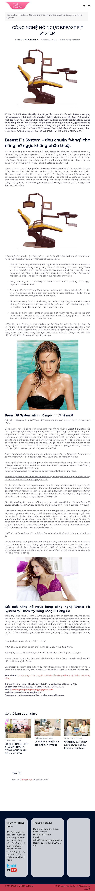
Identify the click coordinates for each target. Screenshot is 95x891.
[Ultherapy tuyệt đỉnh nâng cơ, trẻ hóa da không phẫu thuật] (77, 727)
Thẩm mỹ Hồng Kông (28, 40)
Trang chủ (12, 15)
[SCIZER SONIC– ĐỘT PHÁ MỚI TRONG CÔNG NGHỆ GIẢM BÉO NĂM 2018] (18, 728)
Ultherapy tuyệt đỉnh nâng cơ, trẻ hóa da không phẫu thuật (75, 744)
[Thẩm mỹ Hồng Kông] (18, 6)
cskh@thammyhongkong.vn (47, 840)
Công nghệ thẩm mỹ (39, 15)
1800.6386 (46, 834)
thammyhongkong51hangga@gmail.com (32, 689)
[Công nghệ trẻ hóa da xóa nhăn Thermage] (47, 727)
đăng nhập (27, 779)
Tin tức (23, 15)
